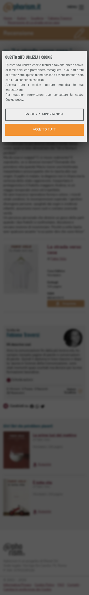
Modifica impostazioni (44, 114)
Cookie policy (14, 99)
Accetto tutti (45, 129)
